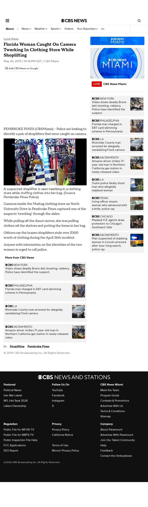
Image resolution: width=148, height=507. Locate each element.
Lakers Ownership (15, 405)
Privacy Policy (60, 429)
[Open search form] (139, 21)
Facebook (58, 395)
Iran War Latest (13, 395)
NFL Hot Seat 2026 (16, 400)
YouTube (57, 390)
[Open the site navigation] (28, 20)
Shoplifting (17, 346)
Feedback (106, 450)
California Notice (62, 434)
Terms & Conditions (112, 411)
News (25, 29)
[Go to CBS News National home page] (74, 20)
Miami (10, 29)
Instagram (58, 400)
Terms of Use (60, 445)
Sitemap (105, 416)
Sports (55, 29)
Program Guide (109, 395)
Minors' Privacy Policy (65, 450)
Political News (12, 390)
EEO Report (11, 450)
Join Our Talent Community (117, 440)
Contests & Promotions (114, 400)
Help (103, 445)
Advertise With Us (111, 405)
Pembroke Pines (38, 346)
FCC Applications (15, 445)
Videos (68, 29)
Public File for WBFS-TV (19, 434)
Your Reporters (86, 29)
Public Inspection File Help (20, 440)
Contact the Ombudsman (116, 455)
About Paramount (111, 429)
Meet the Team (109, 390)
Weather (40, 29)
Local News (11, 38)
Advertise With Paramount (116, 434)
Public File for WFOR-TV (19, 429)
